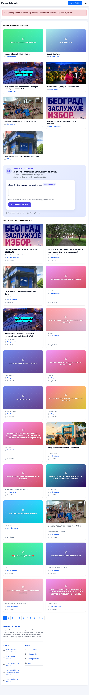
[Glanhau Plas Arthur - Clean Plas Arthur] (23, 112)
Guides (6, 645)
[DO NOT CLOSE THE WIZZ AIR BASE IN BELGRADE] (66, 113)
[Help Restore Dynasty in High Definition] (66, 77)
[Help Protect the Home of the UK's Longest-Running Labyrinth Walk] (23, 78)
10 (39, 618)
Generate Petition (21, 204)
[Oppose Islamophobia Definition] (23, 44)
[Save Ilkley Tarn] (66, 44)
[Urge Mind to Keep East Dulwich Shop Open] (23, 146)
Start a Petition (75, 3)
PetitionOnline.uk (9, 3)
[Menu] (85, 3)
